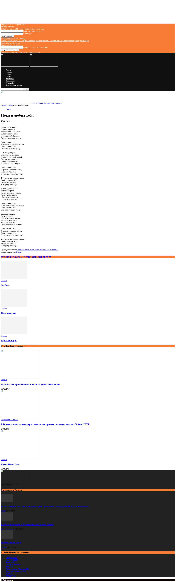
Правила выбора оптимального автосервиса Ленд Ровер (30, 384)
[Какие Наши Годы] (20, 457)
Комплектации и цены (14, 85)
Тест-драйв (10, 83)
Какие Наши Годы (10, 464)
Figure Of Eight (9, 340)
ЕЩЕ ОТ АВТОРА (42, 257)
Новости (9, 72)
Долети (19, 252)
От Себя (5, 285)
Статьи (8, 74)
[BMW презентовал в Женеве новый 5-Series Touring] (7, 520)
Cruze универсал (7, 529)
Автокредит (10, 79)
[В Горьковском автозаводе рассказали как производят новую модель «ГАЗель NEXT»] (20, 417)
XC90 (3, 511)
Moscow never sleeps (11, 542)
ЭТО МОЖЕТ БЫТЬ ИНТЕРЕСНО (17, 257)
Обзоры (8, 76)
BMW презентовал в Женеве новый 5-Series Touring (27, 524)
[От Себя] (14, 278)
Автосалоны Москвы (9, 420)
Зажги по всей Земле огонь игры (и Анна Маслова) (38, 250)
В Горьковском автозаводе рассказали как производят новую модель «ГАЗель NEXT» (46, 424)
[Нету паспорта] (14, 306)
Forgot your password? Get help (13, 39)
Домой (3, 105)
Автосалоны (10, 81)
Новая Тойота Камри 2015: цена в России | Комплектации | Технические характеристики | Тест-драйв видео (45, 41)
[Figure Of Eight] (14, 334)
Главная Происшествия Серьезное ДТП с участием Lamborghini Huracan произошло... (46, 506)
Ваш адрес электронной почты (35, 47)
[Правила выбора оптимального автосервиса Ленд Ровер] (20, 378)
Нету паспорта (8, 313)
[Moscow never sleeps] (7, 538)
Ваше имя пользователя (32, 31)
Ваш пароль (28, 34)
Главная (8, 70)
